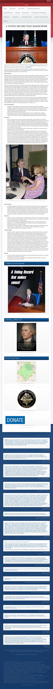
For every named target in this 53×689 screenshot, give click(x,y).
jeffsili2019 (32, 65)
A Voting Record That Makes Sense (29, 661)
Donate (6, 21)
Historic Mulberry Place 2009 (43, 665)
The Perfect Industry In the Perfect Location (13, 678)
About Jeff (12, 8)
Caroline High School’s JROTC (21, 663)
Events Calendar (7, 665)
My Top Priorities (38, 669)
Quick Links (33, 672)
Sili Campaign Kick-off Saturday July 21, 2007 (13, 673)
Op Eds (17, 12)
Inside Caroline (7, 668)
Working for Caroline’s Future (28, 681)
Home (5, 8)
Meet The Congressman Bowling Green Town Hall (14, 669)
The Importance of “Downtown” (27, 677)
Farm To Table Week (31, 665)
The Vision (21, 8)
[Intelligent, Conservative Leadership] (26, 290)
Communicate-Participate (39, 12)
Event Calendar (41, 664)
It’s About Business (15, 668)
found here (28, 67)
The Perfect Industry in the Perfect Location (34, 678)
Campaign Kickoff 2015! (9, 663)
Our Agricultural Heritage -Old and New (12, 672)
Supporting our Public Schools (35, 674)
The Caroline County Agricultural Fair (12, 661)
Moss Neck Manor (30, 669)
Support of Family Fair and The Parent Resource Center (16, 674)
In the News (25, 12)
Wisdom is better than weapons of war (12, 681)
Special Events (27, 673)
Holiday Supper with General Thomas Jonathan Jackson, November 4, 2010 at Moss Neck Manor (24, 667)
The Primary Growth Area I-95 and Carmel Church (14, 679)
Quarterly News (8, 12)
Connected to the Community (10, 664)
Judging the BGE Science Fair (36, 668)
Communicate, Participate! (33, 663)
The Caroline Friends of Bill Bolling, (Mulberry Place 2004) (34, 676)
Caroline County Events (41, 17)
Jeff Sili (26, 5)
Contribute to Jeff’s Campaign (30, 664)
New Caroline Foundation (9, 670)
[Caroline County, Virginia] (26, 371)
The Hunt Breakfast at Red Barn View (12, 677)
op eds (22, 75)
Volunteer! (7, 17)
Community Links (26, 17)
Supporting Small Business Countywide (12, 676)
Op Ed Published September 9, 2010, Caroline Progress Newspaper (29, 670)
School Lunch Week (41, 672)
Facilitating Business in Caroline (19, 665)
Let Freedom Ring (47, 668)
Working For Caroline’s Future (10, 682)
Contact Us (15, 17)
